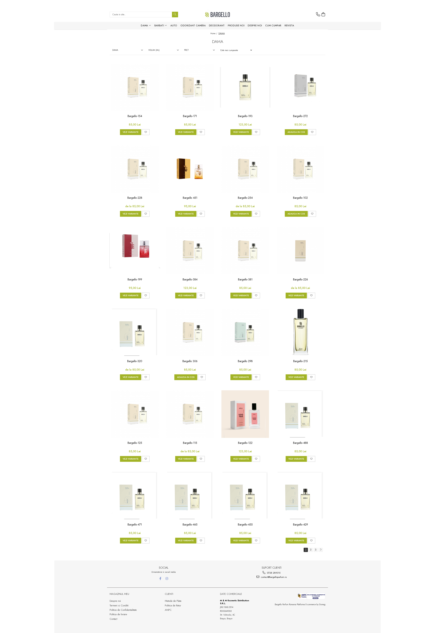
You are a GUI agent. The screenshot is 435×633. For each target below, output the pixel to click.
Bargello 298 (245, 361)
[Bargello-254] (245, 169)
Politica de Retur (173, 605)
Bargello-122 (245, 443)
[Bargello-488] (300, 414)
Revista (289, 25)
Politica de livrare (118, 614)
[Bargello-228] (134, 169)
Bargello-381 (245, 279)
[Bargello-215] (300, 332)
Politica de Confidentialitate (123, 610)
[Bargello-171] (189, 87)
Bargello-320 (134, 361)
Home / (214, 33)
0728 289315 (273, 572)
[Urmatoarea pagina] (320, 550)
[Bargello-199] (134, 250)
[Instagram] (167, 579)
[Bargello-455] (245, 495)
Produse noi (236, 25)
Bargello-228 (134, 198)
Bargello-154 (134, 116)
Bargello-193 (245, 116)
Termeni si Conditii (119, 605)
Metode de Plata (173, 601)
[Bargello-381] (245, 250)
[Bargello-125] (134, 414)
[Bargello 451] (189, 169)
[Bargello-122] (245, 414)
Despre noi (255, 25)
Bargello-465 (189, 525)
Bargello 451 (190, 198)
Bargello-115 (190, 443)
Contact (113, 619)
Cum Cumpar (273, 25)
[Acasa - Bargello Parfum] (217, 14)
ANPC (168, 610)
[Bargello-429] (300, 495)
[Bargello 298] (245, 332)
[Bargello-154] (134, 87)
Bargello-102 (300, 198)
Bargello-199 (134, 279)
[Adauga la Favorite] (146, 132)
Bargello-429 (300, 525)
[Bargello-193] (245, 87)
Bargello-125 (134, 443)
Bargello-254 (245, 198)
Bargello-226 (300, 279)
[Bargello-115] (189, 414)
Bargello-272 (300, 116)
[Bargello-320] (134, 332)
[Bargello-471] (134, 495)
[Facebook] (160, 579)
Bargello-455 (245, 525)
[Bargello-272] (300, 87)
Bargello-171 (190, 116)
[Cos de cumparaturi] (323, 14)
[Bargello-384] (189, 250)
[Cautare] (175, 14)
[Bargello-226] (300, 250)
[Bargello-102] (300, 169)
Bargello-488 (300, 443)
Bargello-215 (300, 361)
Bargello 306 (189, 361)
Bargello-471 (134, 525)
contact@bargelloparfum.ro (273, 577)
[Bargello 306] (189, 332)
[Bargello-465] (189, 495)
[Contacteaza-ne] (318, 14)
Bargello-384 (189, 279)
